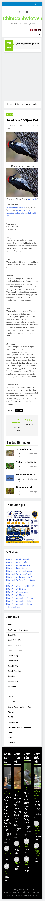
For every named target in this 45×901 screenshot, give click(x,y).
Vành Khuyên (13, 722)
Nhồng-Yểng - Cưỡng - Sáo (37, 795)
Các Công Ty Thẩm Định (18, 630)
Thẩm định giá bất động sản (18, 559)
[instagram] (20, 12)
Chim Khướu (13, 666)
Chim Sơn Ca (13, 681)
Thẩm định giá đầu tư (15, 595)
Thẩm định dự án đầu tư (16, 568)
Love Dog (11, 702)
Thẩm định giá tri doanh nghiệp (19, 571)
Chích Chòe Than (15, 650)
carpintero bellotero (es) (15, 213)
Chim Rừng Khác (14, 671)
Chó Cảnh (12, 686)
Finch (10, 691)
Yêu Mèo (11, 743)
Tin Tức (11, 717)
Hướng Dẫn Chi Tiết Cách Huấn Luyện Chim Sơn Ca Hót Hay (7, 813)
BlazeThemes (32, 895)
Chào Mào (12, 635)
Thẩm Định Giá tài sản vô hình (18, 574)
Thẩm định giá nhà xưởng (17, 592)
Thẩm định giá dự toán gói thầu (19, 577)
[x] (23, 12)
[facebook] (17, 12)
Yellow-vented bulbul (26, 462)
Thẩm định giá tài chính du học (19, 604)
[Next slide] (39, 4)
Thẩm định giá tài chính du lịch (19, 601)
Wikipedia (32, 199)
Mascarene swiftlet (26, 474)
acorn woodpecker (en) (15, 207)
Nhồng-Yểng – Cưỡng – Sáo (19, 707)
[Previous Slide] (35, 4)
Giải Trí (10, 697)
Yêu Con (11, 738)
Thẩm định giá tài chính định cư (19, 598)
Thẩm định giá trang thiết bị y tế (20, 586)
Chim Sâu (12, 676)
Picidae (19, 410)
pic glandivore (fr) (23, 210)
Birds (10, 114)
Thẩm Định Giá (13, 607)
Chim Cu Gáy (13, 655)
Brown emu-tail (24, 487)
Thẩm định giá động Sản (16, 562)
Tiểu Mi (11, 712)
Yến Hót (11, 732)
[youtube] (27, 12)
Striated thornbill (25, 449)
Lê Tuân (12, 125)
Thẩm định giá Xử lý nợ (16, 589)
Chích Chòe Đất (14, 640)
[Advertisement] (22, 76)
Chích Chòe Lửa (14, 645)
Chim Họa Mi (13, 661)
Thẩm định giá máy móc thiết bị (19, 565)
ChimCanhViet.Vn (22, 18)
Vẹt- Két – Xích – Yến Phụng (19, 727)
